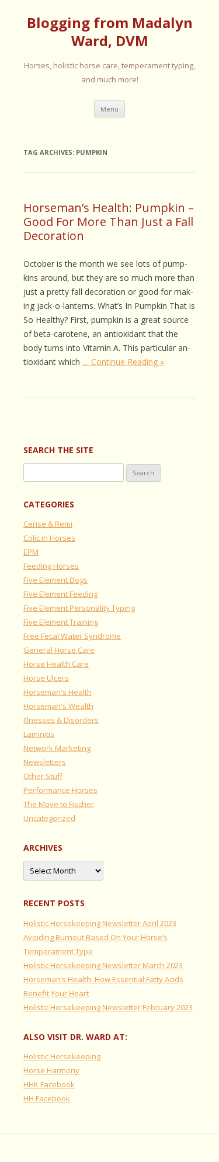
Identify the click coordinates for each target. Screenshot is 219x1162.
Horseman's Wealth (58, 706)
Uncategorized (49, 818)
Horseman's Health (57, 692)
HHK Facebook (49, 1084)
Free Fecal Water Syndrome (72, 636)
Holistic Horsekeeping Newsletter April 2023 (99, 923)
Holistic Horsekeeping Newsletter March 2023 (103, 965)
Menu (109, 109)
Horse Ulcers (46, 678)
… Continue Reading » (123, 361)
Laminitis (38, 734)
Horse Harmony (51, 1070)
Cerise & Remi (47, 524)
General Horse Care (59, 650)
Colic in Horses (49, 538)
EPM (31, 552)
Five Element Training (60, 622)
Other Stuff (42, 776)
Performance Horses (60, 790)
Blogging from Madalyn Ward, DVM (110, 32)
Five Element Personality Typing (79, 608)
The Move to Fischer (58, 804)
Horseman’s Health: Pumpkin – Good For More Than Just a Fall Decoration (108, 221)
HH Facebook (46, 1098)
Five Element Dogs (55, 580)
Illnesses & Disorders (61, 720)
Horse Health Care (56, 664)
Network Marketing (57, 748)
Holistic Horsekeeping (61, 1056)
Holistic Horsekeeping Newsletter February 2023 (108, 1007)
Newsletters (44, 762)
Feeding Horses (51, 566)
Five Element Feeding (60, 594)
